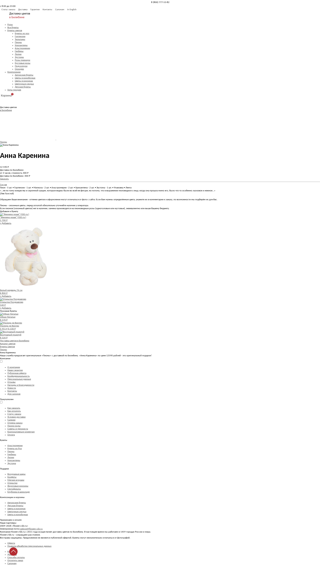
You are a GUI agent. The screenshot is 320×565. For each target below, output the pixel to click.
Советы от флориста (17, 429)
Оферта (11, 543)
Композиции (14, 72)
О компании (13, 367)
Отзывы (11, 382)
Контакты (47, 9)
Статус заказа (8, 9)
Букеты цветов (14, 30)
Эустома (11, 463)
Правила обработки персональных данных (29, 546)
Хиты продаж (14, 90)
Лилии (18, 54)
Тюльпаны (20, 39)
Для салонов (13, 394)
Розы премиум (22, 60)
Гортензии (20, 36)
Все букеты (13, 27)
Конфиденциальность (18, 376)
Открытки (12, 483)
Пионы (18, 42)
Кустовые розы (22, 63)
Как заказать (13, 408)
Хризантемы (21, 45)
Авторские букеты (24, 75)
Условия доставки (16, 417)
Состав (3, 185)
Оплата (11, 435)
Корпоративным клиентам (21, 432)
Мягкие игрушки (15, 480)
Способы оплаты (16, 557)
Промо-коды (14, 426)
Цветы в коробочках (25, 78)
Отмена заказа (14, 423)
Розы (10, 24)
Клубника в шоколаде (18, 492)
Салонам (59, 9)
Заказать (4, 179)
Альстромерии (22, 48)
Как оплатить (14, 411)
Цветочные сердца (24, 84)
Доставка (22, 9)
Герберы (19, 51)
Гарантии (35, 9)
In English (71, 9)
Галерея (11, 420)
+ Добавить (5, 223)
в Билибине (16, 17)
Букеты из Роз (14, 448)
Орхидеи (19, 69)
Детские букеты (23, 87)
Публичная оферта (16, 373)
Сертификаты (14, 489)
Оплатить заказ (15, 560)
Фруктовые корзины (17, 486)
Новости (11, 388)
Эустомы (19, 57)
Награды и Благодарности (20, 385)
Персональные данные (19, 379)
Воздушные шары (16, 474)
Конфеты (11, 477)
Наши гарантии (15, 370)
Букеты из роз (22, 33)
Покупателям (7, 399)
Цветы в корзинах (24, 81)
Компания (5, 358)
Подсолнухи (21, 66)
